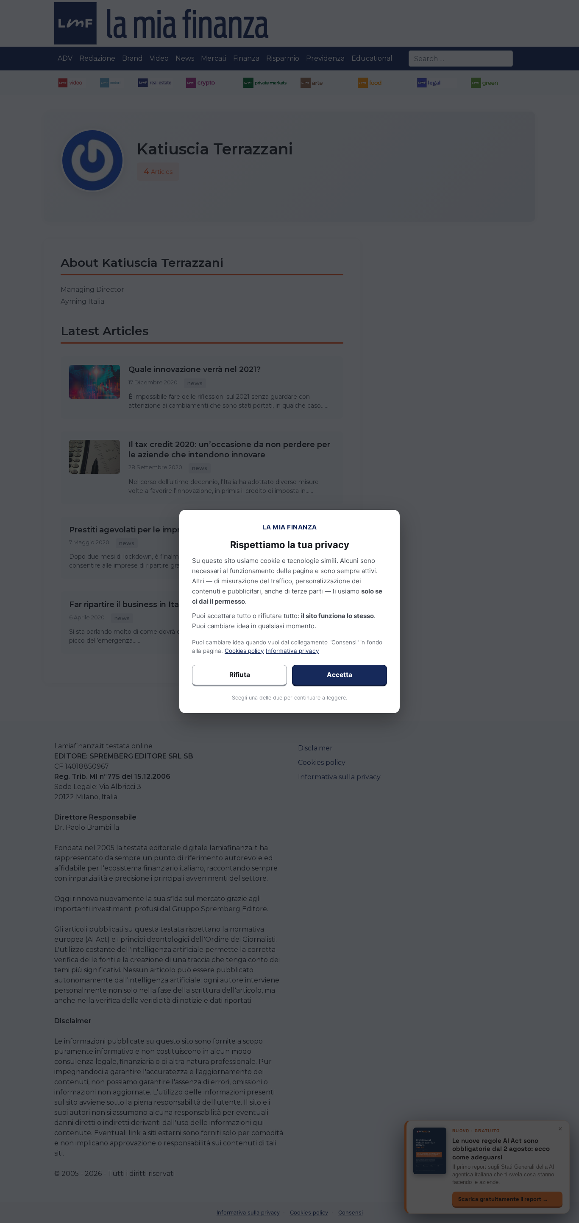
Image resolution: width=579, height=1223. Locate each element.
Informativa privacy (292, 650)
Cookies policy (244, 650)
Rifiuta (239, 675)
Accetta (339, 675)
